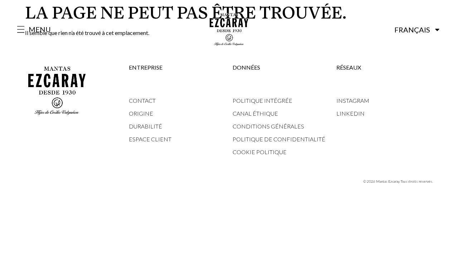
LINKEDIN (350, 113)
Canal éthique (255, 113)
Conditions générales (268, 126)
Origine (141, 113)
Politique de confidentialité (279, 139)
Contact (142, 100)
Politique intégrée (262, 100)
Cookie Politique (260, 151)
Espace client (150, 139)
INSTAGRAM (352, 100)
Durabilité (145, 126)
